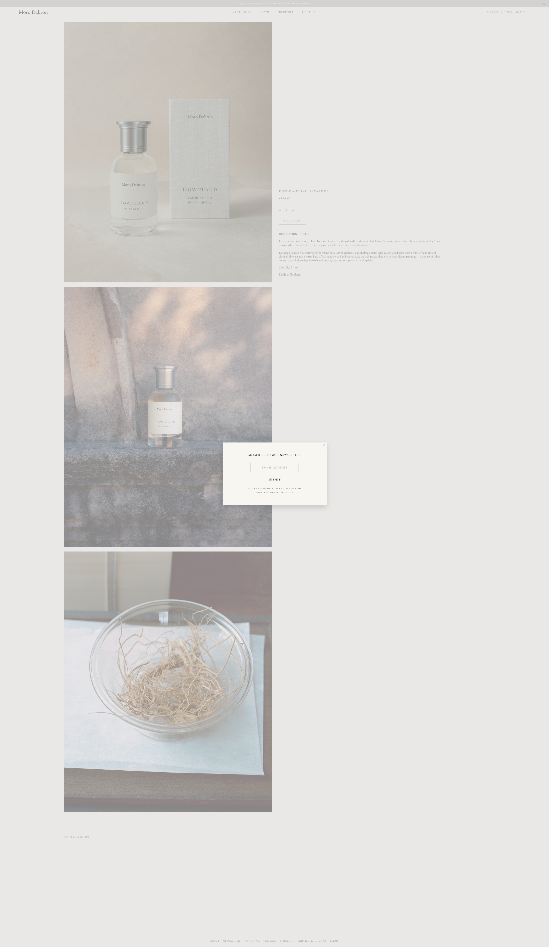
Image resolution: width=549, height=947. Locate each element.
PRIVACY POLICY (284, 492)
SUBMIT (274, 479)
